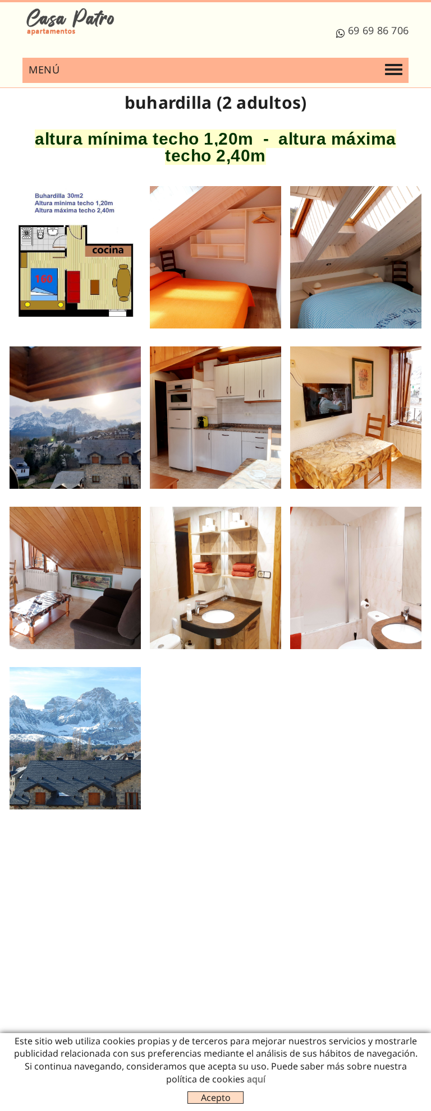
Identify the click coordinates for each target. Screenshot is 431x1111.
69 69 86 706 (378, 30)
